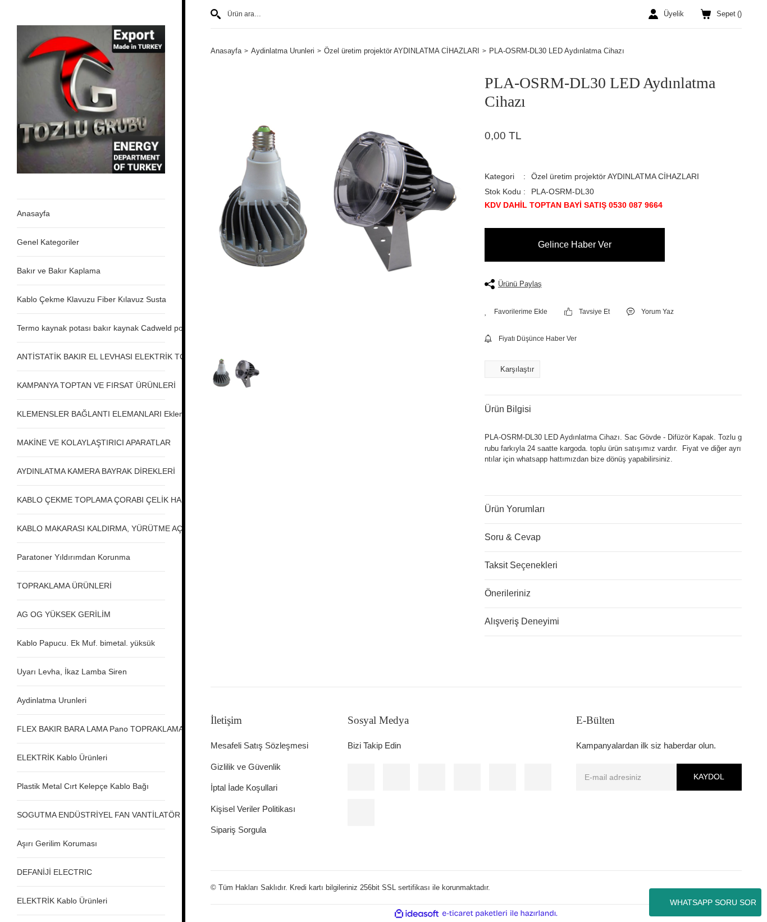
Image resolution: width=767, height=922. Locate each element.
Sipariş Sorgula (238, 829)
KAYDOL (708, 776)
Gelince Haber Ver (574, 244)
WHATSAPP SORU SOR (713, 902)
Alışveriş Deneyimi (522, 621)
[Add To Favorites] (516, 312)
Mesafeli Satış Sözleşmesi (259, 745)
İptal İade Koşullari (244, 787)
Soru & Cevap (513, 537)
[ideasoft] (416, 913)
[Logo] (91, 98)
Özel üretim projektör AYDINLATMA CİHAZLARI (615, 176)
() (729, 14)
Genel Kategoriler (48, 242)
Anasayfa (33, 213)
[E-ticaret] (475, 913)
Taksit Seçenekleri (521, 565)
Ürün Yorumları (515, 509)
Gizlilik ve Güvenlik (246, 767)
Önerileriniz (508, 593)
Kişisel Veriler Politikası (253, 809)
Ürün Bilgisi (508, 409)
